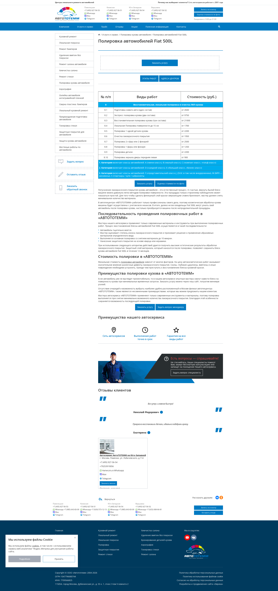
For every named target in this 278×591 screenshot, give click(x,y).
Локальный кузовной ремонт (73, 110)
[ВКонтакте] (217, 497)
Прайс (104, 26)
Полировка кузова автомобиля (74, 82)
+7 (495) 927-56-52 (159, 10)
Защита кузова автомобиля (72, 140)
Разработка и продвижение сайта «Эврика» (201, 584)
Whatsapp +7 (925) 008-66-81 (150, 509)
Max (88, 16)
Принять (59, 559)
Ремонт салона (148, 554)
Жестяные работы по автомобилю (69, 148)
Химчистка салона (68, 70)
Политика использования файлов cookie (203, 576)
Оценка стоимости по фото (208, 14)
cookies (35, 546)
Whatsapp (91, 13)
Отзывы (119, 26)
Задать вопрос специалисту (187, 372)
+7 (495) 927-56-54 (136, 10)
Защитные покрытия (108, 549)
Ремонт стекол (66, 76)
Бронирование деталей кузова (156, 540)
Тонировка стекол (68, 125)
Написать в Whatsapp (113, 470)
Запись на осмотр (208, 9)
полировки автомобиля (132, 262)
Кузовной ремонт (68, 36)
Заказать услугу (160, 62)
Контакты (181, 26)
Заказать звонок (108, 483)
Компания (64, 26)
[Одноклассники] (221, 497)
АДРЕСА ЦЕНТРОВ (170, 78)
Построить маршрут (110, 488)
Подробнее (24, 559)
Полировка (103, 544)
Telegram (91, 19)
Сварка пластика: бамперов (73, 104)
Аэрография (65, 89)
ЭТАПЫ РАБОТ (149, 78)
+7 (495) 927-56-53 (92, 10)
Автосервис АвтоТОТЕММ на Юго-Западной (123, 455)
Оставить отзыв (208, 512)
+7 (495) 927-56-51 (114, 10)
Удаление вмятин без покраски (70, 56)
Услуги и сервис (85, 26)
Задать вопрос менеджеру (171, 307)
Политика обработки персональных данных (201, 573)
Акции (134, 26)
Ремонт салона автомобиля (72, 64)
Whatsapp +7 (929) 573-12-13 (95, 509)
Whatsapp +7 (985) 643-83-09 (67, 509)
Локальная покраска (69, 42)
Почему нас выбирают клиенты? (173, 2)
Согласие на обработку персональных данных (200, 580)
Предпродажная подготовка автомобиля (73, 118)
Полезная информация (157, 26)
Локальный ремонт (107, 535)
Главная (59, 530)
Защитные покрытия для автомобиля (71, 133)
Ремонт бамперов (68, 49)
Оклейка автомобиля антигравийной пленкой (71, 96)
